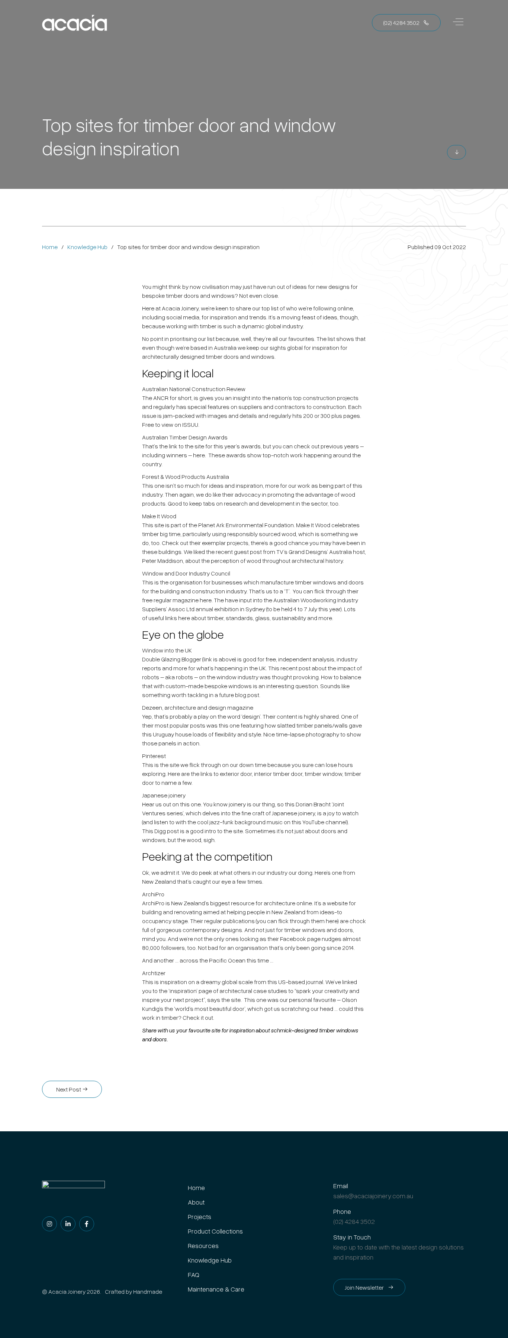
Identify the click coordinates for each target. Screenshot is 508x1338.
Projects (199, 1216)
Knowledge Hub (87, 247)
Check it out (198, 1017)
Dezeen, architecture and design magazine (197, 707)
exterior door (236, 773)
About (196, 1202)
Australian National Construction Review (193, 389)
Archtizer (153, 973)
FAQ (193, 1274)
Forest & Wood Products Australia (185, 476)
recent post (295, 668)
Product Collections (215, 1231)
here (199, 455)
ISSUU (190, 424)
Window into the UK (167, 650)
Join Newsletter (365, 1287)
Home (50, 247)
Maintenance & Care (216, 1289)
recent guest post (239, 551)
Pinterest (154, 756)
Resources (203, 1245)
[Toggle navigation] (458, 23)
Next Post (69, 1089)
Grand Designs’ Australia (320, 551)
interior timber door (278, 773)
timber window (323, 773)
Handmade (147, 1291)
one (234, 725)
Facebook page (300, 938)
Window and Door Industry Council (186, 573)
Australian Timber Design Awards (185, 437)
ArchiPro (153, 894)
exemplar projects (225, 543)
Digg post (166, 831)
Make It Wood (159, 516)
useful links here (169, 618)
